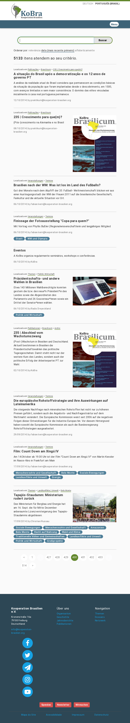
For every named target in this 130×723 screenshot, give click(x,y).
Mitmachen (82, 705)
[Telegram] (27, 667)
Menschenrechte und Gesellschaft (36, 472)
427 (49, 557)
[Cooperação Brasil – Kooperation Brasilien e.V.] (26, 11)
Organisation (64, 613)
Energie (56, 477)
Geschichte (63, 617)
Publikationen (34, 328)
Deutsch (88, 3)
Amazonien (97, 527)
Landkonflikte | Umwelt (48, 490)
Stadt (19, 238)
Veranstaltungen (35, 181)
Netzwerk (100, 620)
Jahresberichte (65, 620)
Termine (49, 181)
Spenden (46, 705)
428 (57, 557)
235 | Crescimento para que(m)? (67, 69)
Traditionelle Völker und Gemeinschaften (40, 536)
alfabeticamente (85, 50)
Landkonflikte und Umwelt (31, 477)
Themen (31, 274)
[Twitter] (27, 655)
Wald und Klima (71, 532)
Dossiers (100, 617)
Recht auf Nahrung (45, 532)
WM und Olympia (37, 238)
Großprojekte (55, 540)
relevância (34, 50)
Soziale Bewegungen (92, 472)
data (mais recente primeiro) (57, 50)
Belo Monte (68, 472)
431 (83, 557)
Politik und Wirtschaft (29, 315)
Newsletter (63, 705)
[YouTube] (27, 691)
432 (92, 557)
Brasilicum (46, 69)
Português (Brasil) (107, 3)
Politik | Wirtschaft (46, 274)
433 (100, 557)
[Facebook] (27, 642)
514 (24, 565)
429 (66, 557)
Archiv (57, 328)
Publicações (33, 69)
